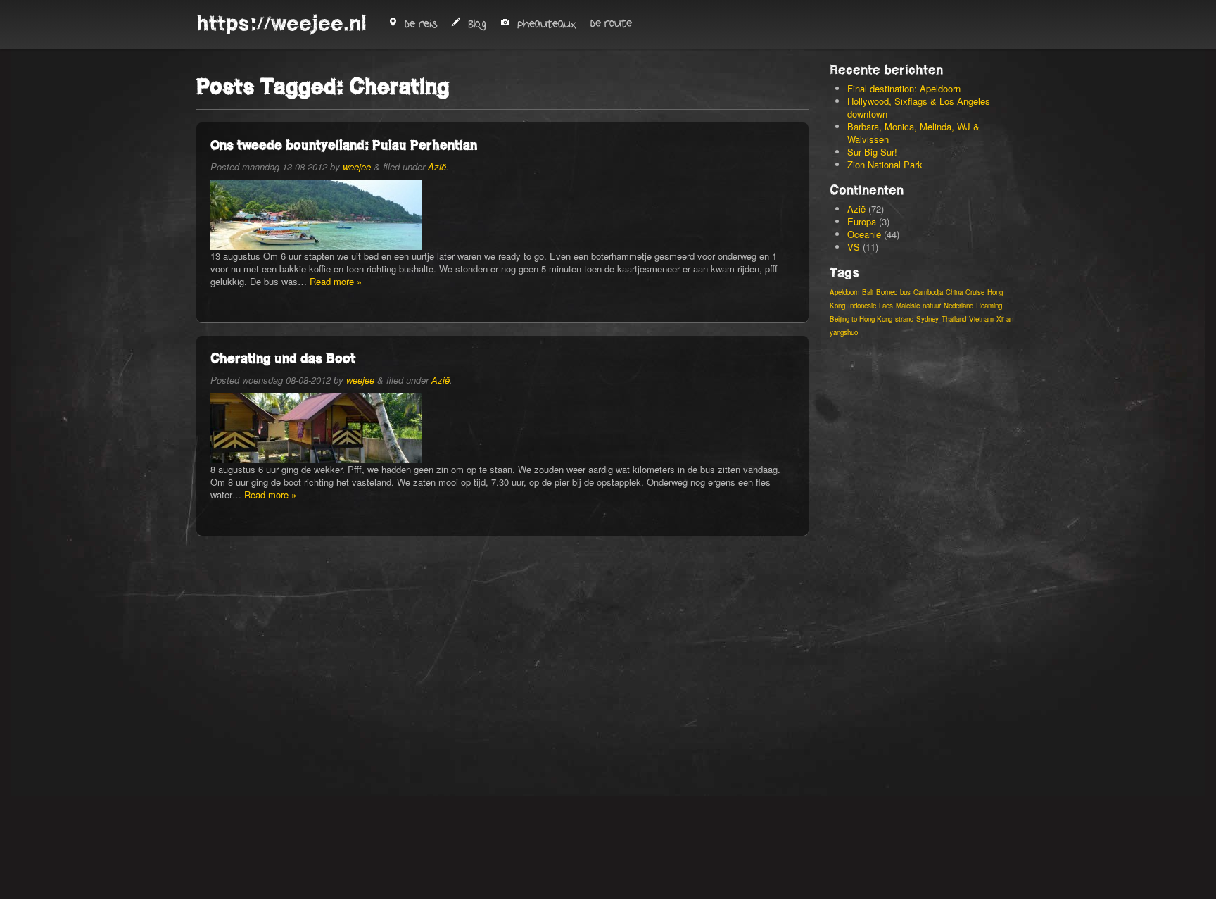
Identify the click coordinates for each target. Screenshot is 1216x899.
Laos (886, 305)
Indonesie (862, 305)
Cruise (974, 292)
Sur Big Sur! (872, 151)
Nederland (958, 305)
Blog (477, 24)
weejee (357, 166)
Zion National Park (885, 164)
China (954, 292)
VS (853, 246)
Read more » (336, 281)
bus (905, 292)
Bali (867, 292)
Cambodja (928, 292)
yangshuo (844, 332)
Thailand (954, 319)
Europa (861, 221)
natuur (932, 305)
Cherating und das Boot (282, 358)
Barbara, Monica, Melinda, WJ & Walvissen (913, 133)
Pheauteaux (546, 24)
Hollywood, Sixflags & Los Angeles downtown (918, 107)
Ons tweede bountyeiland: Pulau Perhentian (343, 145)
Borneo (886, 292)
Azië (437, 166)
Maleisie (908, 305)
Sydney (927, 319)
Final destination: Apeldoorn (904, 88)
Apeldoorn (844, 292)
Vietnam (981, 319)
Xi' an (1004, 319)
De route (611, 23)
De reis (421, 24)
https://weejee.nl (281, 23)
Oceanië (864, 234)
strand (904, 319)
